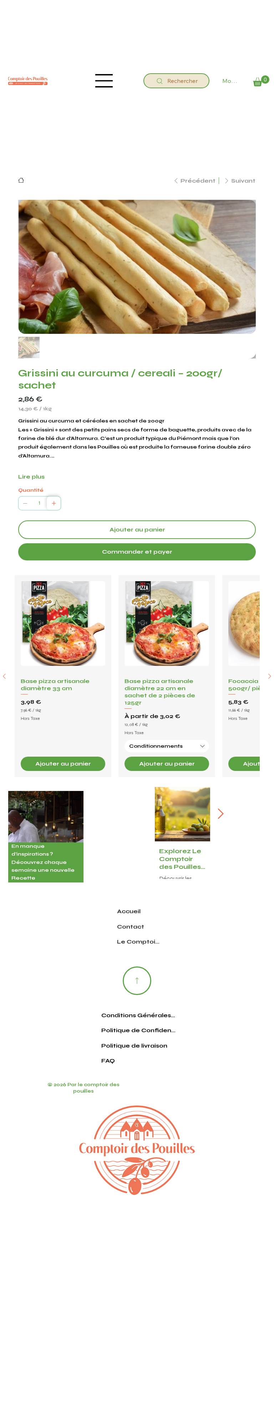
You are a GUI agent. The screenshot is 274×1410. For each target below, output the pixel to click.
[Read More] (137, 980)
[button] (261, 80)
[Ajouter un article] (54, 503)
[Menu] (104, 81)
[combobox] (167, 746)
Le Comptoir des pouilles (139, 941)
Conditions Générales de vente (138, 1015)
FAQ (108, 1060)
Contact (130, 926)
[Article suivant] (269, 676)
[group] (137, 676)
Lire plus (31, 476)
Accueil (129, 911)
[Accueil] (21, 180)
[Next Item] (220, 814)
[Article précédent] (4, 676)
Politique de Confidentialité (138, 1030)
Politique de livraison (134, 1045)
